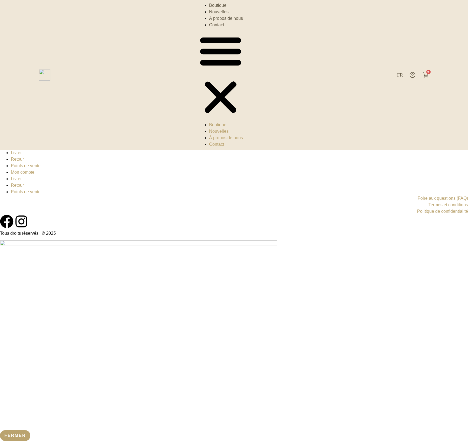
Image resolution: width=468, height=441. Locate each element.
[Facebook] (7, 221)
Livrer (16, 152)
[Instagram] (21, 221)
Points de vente (26, 165)
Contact (216, 25)
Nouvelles (219, 11)
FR (400, 75)
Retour (17, 159)
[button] (220, 75)
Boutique (217, 5)
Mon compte (22, 172)
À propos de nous (226, 18)
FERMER (15, 435)
